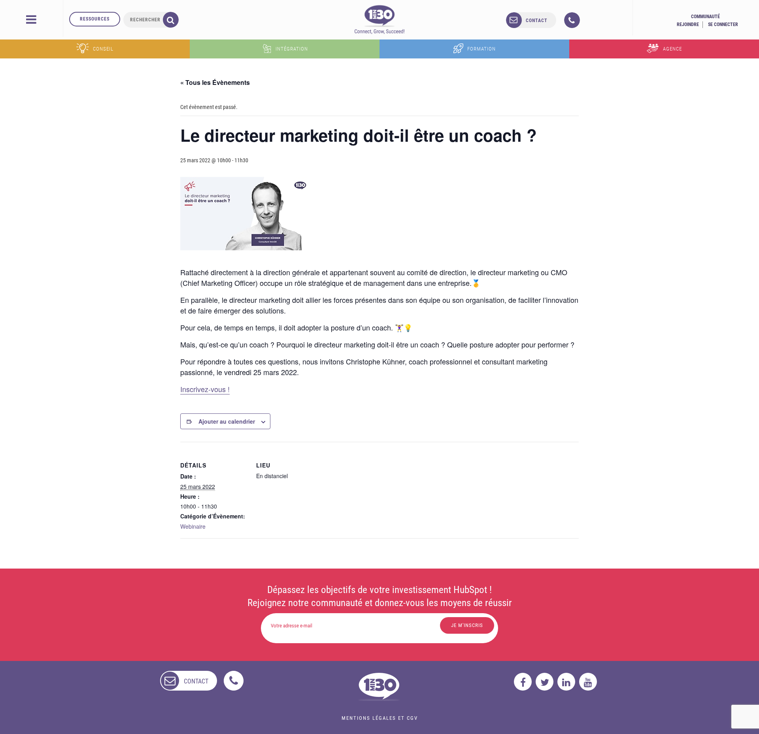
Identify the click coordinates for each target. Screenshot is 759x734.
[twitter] (544, 682)
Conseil (103, 49)
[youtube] (588, 682)
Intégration (292, 49)
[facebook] (523, 682)
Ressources (95, 19)
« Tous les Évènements (215, 82)
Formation (481, 49)
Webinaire (193, 526)
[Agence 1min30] (379, 19)
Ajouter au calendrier (226, 421)
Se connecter (723, 24)
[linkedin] (566, 682)
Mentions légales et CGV (380, 718)
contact (537, 20)
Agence (672, 49)
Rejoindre (688, 24)
